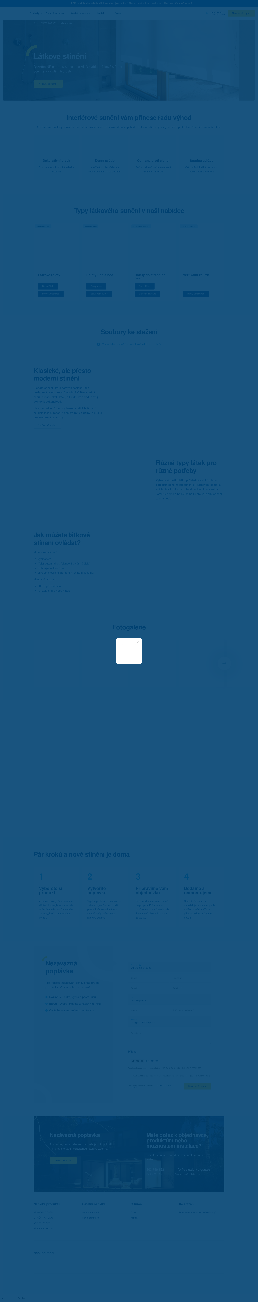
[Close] (138, 642)
